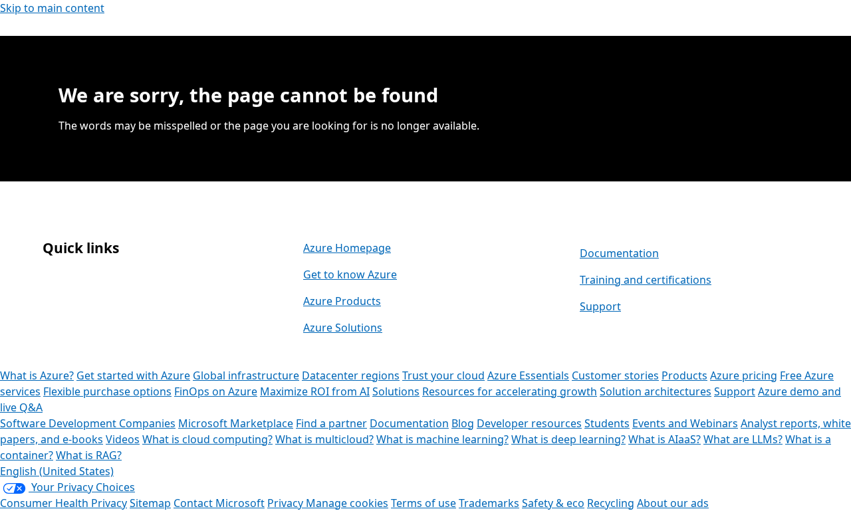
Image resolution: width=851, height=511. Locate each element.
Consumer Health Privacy (63, 503)
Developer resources (529, 423)
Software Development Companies (88, 423)
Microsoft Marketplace (235, 423)
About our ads (673, 503)
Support (600, 306)
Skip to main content (52, 8)
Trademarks (489, 503)
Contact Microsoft (219, 503)
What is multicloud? (324, 439)
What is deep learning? (568, 439)
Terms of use (423, 503)
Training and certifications (645, 279)
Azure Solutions (342, 327)
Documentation (619, 253)
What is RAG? (89, 455)
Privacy (286, 503)
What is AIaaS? (664, 439)
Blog (462, 423)
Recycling (610, 503)
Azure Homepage (347, 248)
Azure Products (342, 301)
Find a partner (331, 423)
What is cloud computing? (207, 439)
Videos (123, 439)
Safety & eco (553, 503)
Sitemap (150, 503)
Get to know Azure (350, 274)
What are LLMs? (743, 439)
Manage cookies (347, 503)
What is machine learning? (442, 439)
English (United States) (57, 471)
